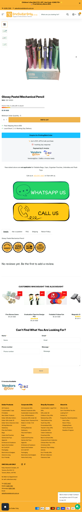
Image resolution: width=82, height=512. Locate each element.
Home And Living (26, 457)
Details (5, 231)
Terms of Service (67, 428)
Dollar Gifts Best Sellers (9, 418)
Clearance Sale (45, 457)
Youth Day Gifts (45, 423)
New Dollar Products (8, 415)
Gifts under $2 (45, 413)
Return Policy (46, 231)
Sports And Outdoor (8, 445)
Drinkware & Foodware (9, 442)
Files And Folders (7, 430)
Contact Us (63, 415)
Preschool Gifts (45, 435)
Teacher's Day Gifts (47, 428)
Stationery (5, 428)
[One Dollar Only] (41, 190)
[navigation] (5, 24)
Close (79, 3)
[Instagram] (22, 464)
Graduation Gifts (46, 430)
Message (46, 347)
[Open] (5, 506)
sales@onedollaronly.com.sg (24, 8)
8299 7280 (7, 8)
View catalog (3, 14)
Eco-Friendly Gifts (46, 452)
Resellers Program (68, 430)
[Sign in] (74, 14)
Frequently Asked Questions (68, 418)
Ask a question (17, 231)
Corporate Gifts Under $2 (29, 418)
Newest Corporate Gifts (28, 410)
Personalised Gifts (46, 425)
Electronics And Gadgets (28, 455)
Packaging (5, 450)
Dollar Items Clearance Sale (10, 423)
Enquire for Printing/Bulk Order (41, 135)
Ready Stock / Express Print (29, 420)
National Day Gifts (46, 418)
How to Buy (65, 420)
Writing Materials (7, 425)
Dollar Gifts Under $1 (8, 420)
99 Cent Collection (46, 455)
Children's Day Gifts (47, 415)
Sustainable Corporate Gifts (29, 413)
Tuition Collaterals (46, 432)
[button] (76, 57)
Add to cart (44, 120)
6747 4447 (7, 483)
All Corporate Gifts (26, 408)
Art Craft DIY (5, 447)
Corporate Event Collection (49, 440)
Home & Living (6, 455)
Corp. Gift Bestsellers (27, 415)
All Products (5, 408)
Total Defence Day (46, 420)
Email (44, 336)
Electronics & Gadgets (8, 452)
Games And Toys (7, 437)
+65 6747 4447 (38, 176)
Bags (3, 432)
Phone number (7, 347)
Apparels (4, 440)
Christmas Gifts (45, 445)
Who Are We (64, 408)
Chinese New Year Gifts (48, 442)
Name (4, 336)
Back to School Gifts (47, 437)
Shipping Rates (66, 425)
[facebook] (24, 464)
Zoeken (67, 14)
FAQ (27, 231)
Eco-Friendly (6, 457)
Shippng (35, 231)
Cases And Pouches (8, 435)
